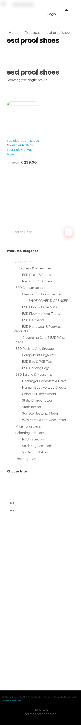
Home (13, 33)
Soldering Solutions (29, 433)
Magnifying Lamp (28, 426)
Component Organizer (39, 355)
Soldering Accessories (38, 446)
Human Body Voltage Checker (45, 387)
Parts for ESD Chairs (37, 281)
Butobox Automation (11, 700)
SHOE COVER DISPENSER (48, 301)
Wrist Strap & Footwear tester (44, 420)
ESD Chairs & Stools (36, 275)
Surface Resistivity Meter (40, 413)
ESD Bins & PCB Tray (37, 361)
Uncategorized (26, 459)
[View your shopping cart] (67, 11)
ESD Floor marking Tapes (41, 314)
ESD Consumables (29, 288)
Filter (40, 494)
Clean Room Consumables (41, 294)
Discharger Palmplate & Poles (44, 381)
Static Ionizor (31, 407)
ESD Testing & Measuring (34, 374)
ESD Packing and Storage (34, 349)
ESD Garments (33, 320)
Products (32, 33)
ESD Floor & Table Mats (39, 307)
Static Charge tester (37, 400)
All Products (24, 262)
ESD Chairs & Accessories (33, 268)
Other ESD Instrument (39, 394)
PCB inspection (33, 439)
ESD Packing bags (35, 368)
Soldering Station (35, 452)
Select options (19, 170)
